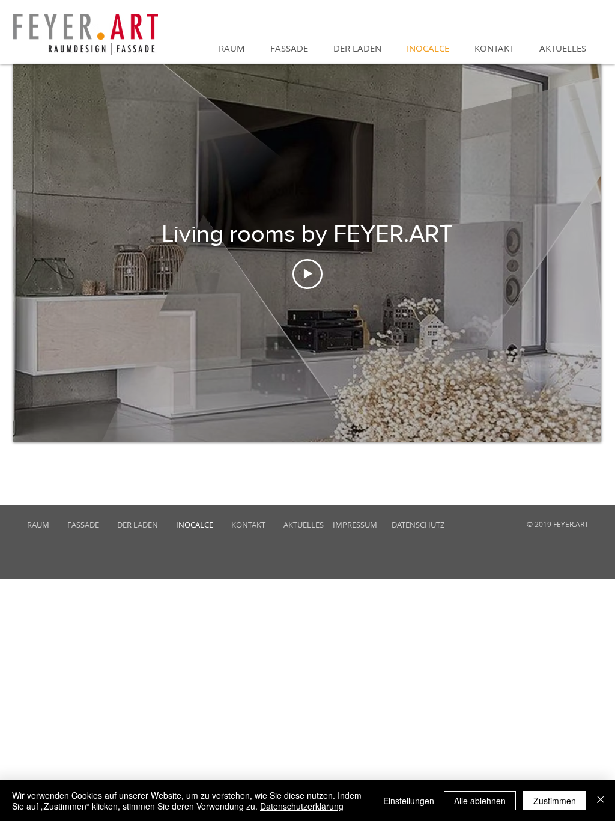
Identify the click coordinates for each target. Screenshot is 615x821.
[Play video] (307, 274)
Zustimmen (554, 801)
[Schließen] (600, 800)
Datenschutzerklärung (302, 806)
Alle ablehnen (480, 801)
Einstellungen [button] (408, 801)
